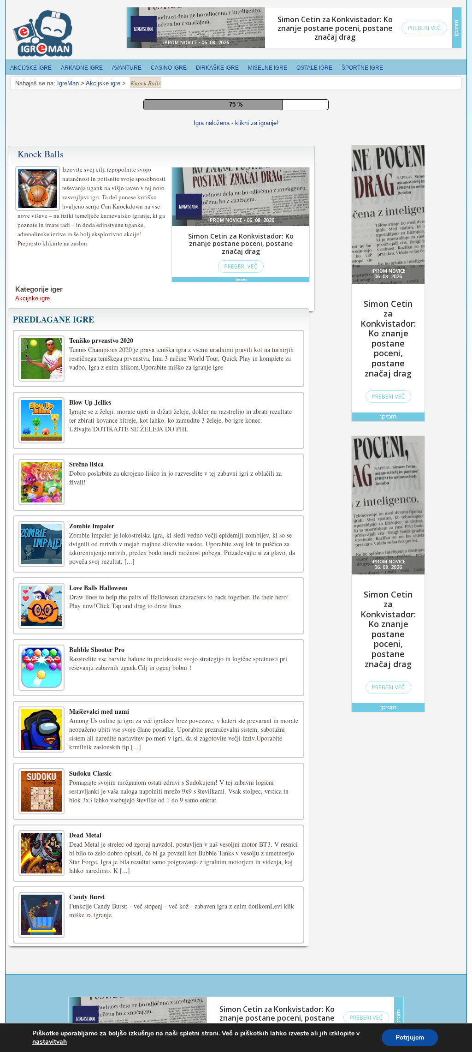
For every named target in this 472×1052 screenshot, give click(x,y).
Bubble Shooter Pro (96, 649)
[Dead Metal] (41, 853)
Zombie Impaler (91, 526)
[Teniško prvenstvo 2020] (41, 358)
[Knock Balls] (38, 187)
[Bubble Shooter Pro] (41, 668)
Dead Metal (85, 835)
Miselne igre (267, 68)
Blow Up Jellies (90, 402)
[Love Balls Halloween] (41, 606)
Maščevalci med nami (99, 711)
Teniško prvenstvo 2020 (101, 340)
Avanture (127, 68)
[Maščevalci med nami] (41, 729)
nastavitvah (49, 1042)
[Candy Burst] (41, 915)
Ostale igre (314, 68)
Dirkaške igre (217, 68)
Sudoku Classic (90, 773)
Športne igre (362, 68)
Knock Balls (41, 154)
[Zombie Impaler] (41, 544)
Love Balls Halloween (98, 587)
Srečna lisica (86, 464)
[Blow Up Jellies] (41, 420)
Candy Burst (87, 897)
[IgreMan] (42, 34)
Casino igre (169, 68)
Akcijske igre (31, 68)
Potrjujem (409, 1037)
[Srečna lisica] (41, 482)
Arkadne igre (82, 68)
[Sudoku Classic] (41, 791)
